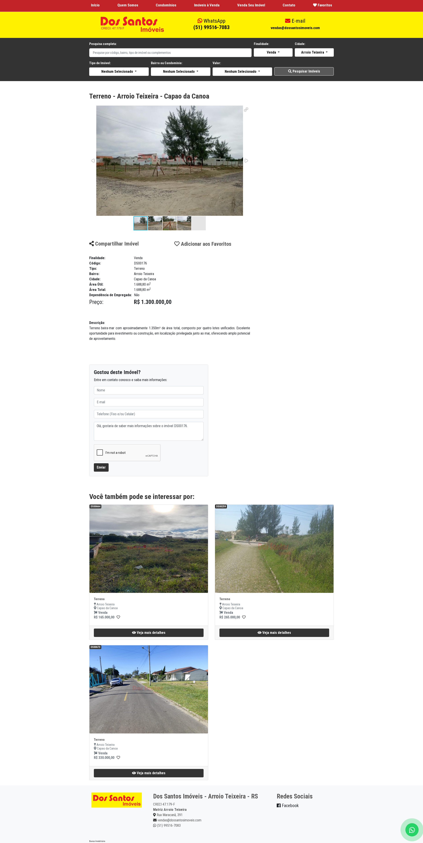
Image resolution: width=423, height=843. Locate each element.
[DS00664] (118, 617)
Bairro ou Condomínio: (166, 63)
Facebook (290, 805)
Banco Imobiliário (97, 841)
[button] (246, 109)
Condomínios (166, 5)
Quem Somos (127, 5)
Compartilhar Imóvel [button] (116, 244)
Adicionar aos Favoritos (205, 244)
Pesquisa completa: (103, 44)
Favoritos (324, 5)
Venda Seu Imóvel (251, 5)
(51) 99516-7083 (211, 24)
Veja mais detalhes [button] (150, 633)
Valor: (217, 63)
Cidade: (300, 44)
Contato (289, 5)
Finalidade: (261, 44)
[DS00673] (118, 757)
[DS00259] (244, 617)
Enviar (101, 467)
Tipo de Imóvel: (100, 63)
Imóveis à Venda (206, 5)
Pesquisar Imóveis (306, 71)
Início (95, 5)
